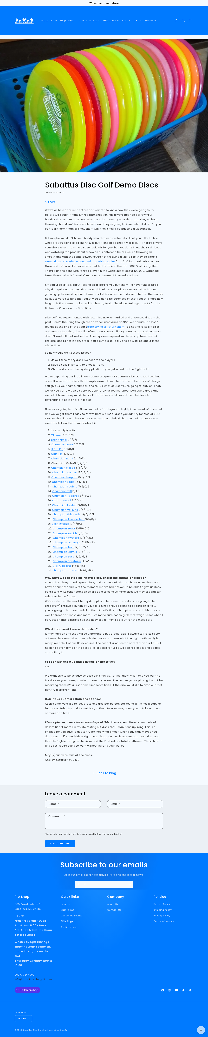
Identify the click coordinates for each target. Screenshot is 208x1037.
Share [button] (51, 202)
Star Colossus (62, 566)
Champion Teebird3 (65, 496)
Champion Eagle (63, 482)
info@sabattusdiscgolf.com (33, 979)
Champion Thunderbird (68, 519)
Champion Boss (63, 556)
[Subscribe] (129, 884)
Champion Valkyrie (65, 510)
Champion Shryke (65, 552)
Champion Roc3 (62, 458)
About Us (112, 904)
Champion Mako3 (63, 468)
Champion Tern (63, 547)
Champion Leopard (64, 477)
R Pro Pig (57, 449)
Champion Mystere (66, 538)
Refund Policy (162, 904)
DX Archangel (61, 500)
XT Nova (56, 435)
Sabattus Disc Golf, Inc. (35, 1030)
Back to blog (106, 773)
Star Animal (59, 440)
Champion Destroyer (67, 542)
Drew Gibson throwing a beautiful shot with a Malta (80, 261)
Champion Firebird (65, 505)
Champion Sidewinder (67, 514)
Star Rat (57, 454)
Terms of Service (164, 921)
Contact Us (114, 910)
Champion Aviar (62, 444)
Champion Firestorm (67, 561)
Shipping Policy (163, 910)
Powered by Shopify (57, 1030)
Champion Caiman (65, 472)
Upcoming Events (71, 915)
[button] (48, 20)
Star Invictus (60, 524)
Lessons (65, 904)
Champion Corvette (65, 570)
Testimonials (69, 927)
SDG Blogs (67, 921)
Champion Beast (64, 528)
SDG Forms (67, 910)
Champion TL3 (62, 491)
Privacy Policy (162, 915)
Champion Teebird (65, 486)
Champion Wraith (65, 533)
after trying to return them (105, 327)
